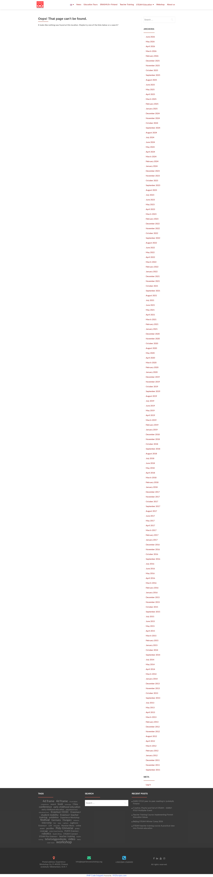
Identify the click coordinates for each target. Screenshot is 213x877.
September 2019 (153, 391)
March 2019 (151, 420)
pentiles (50, 828)
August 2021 (151, 296)
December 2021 (153, 276)
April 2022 (150, 257)
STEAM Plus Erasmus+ (48, 836)
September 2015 (153, 612)
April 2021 (150, 315)
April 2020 (150, 358)
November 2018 (153, 439)
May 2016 (150, 573)
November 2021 (153, 281)
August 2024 (151, 133)
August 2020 (151, 348)
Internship (47, 823)
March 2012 (151, 746)
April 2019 (150, 415)
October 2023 (152, 181)
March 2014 (151, 674)
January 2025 (152, 109)
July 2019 (150, 401)
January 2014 (152, 679)
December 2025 (153, 61)
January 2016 (152, 593)
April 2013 (150, 712)
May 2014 (150, 664)
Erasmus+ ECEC (60, 812)
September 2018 (153, 449)
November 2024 (153, 118)
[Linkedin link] (157, 858)
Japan (59, 823)
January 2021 (152, 329)
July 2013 (150, 703)
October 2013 (152, 693)
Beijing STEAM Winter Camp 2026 (148, 821)
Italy (54, 823)
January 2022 (152, 272)
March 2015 (151, 636)
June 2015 (150, 621)
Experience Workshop (69, 818)
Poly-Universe (64, 828)
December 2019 (153, 377)
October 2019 (152, 387)
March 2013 (151, 717)
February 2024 (152, 161)
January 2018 (152, 487)
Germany (56, 820)
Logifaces (65, 823)
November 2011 (153, 765)
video (71, 839)
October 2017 (152, 502)
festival (45, 820)
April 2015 (150, 631)
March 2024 (151, 157)
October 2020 (152, 343)
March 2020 (151, 363)
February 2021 (152, 324)
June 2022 (150, 248)
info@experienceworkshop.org (89, 862)
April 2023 (150, 209)
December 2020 (153, 334)
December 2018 (153, 434)
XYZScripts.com (119, 876)
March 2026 (151, 51)
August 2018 (151, 454)
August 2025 (151, 80)
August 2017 (151, 511)
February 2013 (152, 722)
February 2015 (152, 641)
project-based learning (56, 831)
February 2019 (152, 425)
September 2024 (153, 128)
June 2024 (150, 142)
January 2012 (152, 755)
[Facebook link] (153, 858)
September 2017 (153, 506)
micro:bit (56, 826)
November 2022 (153, 228)
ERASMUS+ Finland (108, 5)
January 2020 (152, 372)
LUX (50, 826)
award (53, 804)
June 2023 (150, 200)
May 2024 (150, 147)
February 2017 (152, 535)
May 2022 (150, 252)
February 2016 (152, 588)
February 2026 (152, 56)
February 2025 (152, 104)
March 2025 (151, 99)
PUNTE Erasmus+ (71, 831)
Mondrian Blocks (67, 826)
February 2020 (152, 367)
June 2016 (150, 569)
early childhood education (66, 807)
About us (171, 5)
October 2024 (152, 123)
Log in (148, 785)
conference (45, 807)
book (60, 804)
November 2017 (153, 497)
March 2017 (151, 530)
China (75, 804)
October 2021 (152, 286)
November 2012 (153, 732)
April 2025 (150, 94)
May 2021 (150, 310)
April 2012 (150, 741)
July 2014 (150, 660)
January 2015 (152, 645)
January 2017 (152, 540)
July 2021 (150, 300)
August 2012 (151, 736)
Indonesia (76, 820)
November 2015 (153, 602)
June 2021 (150, 305)
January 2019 (152, 430)
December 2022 (153, 224)
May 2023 (150, 205)
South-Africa (57, 834)
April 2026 (150, 46)
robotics (46, 833)
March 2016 (151, 583)
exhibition (54, 817)
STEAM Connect (70, 834)
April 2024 (150, 152)
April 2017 (150, 526)
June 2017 (150, 516)
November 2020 (153, 339)
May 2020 (150, 353)
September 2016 (153, 559)
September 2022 (153, 238)
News (78, 5)
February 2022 (152, 267)
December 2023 (153, 171)
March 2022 (151, 262)
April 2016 (150, 578)
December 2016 (153, 545)
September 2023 (153, 185)
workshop (64, 842)
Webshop (160, 5)
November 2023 (153, 176)
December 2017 (153, 492)
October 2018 (152, 444)
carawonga (68, 804)
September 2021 (153, 291)
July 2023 (150, 195)
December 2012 (153, 727)
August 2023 (151, 190)
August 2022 (151, 243)
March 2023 (151, 214)
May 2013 (150, 708)
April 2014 (150, 669)
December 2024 (153, 113)
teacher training (67, 836)
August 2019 (151, 396)
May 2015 (150, 626)
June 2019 (150, 406)
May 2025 (150, 90)
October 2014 (152, 650)
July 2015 (150, 617)
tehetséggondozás (55, 839)
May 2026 (150, 42)
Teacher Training (127, 5)
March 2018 (151, 478)
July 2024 (150, 137)
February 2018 (152, 482)
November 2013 (153, 688)
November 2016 (153, 549)
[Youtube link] (161, 858)
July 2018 (150, 458)
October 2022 (152, 233)
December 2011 (153, 760)
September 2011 (153, 770)
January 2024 (152, 166)
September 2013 (153, 698)
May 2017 (150, 521)
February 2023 (152, 219)
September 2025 (153, 75)
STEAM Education (144, 5)
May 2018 (150, 468)
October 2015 (152, 607)
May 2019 (150, 411)
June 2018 (150, 463)
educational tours (72, 810)
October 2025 (152, 70)
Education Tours (91, 5)
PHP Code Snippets (95, 876)
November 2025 (153, 66)
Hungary (67, 820)
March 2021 (151, 320)
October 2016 (152, 554)
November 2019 (153, 382)
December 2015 (153, 597)
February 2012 (152, 751)
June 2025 (150, 85)
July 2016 (150, 564)
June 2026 (150, 37)
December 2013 (153, 684)
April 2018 (150, 473)
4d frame (48, 801)
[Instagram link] (164, 858)
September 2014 (153, 655)
